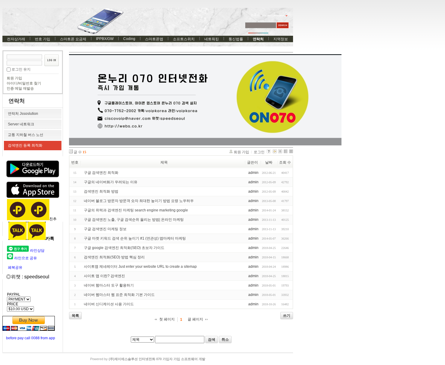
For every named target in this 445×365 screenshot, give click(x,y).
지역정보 (280, 39)
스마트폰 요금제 (73, 39)
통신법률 (236, 39)
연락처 (258, 39)
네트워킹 (211, 39)
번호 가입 (42, 39)
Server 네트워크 (21, 124)
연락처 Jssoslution (23, 113)
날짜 (268, 162)
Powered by (147, 359)
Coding (129, 39)
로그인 (259, 152)
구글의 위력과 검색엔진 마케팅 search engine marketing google (136, 210)
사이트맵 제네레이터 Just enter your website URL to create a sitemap (140, 266)
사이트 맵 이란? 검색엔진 (104, 276)
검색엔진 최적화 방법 (101, 191)
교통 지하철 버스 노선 (25, 135)
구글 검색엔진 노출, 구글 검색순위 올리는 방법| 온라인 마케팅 (134, 219)
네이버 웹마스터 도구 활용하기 (109, 285)
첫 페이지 (167, 319)
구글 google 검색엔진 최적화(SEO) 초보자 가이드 (124, 248)
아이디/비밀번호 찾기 (24, 83)
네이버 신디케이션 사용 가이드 (109, 304)
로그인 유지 (21, 69)
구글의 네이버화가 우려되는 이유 (110, 182)
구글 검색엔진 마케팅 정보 (105, 229)
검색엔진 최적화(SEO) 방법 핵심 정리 (114, 257)
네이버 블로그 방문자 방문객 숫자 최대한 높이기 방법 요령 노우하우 (139, 201)
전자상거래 (16, 39)
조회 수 (285, 162)
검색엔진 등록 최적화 (25, 145)
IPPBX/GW (105, 39)
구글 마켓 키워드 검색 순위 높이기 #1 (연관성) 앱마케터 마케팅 (135, 238)
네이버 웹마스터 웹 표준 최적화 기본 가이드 (119, 295)
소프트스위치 (184, 39)
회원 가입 (14, 78)
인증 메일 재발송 (20, 88)
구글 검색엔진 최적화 (101, 173)
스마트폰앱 (154, 39)
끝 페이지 (195, 319)
